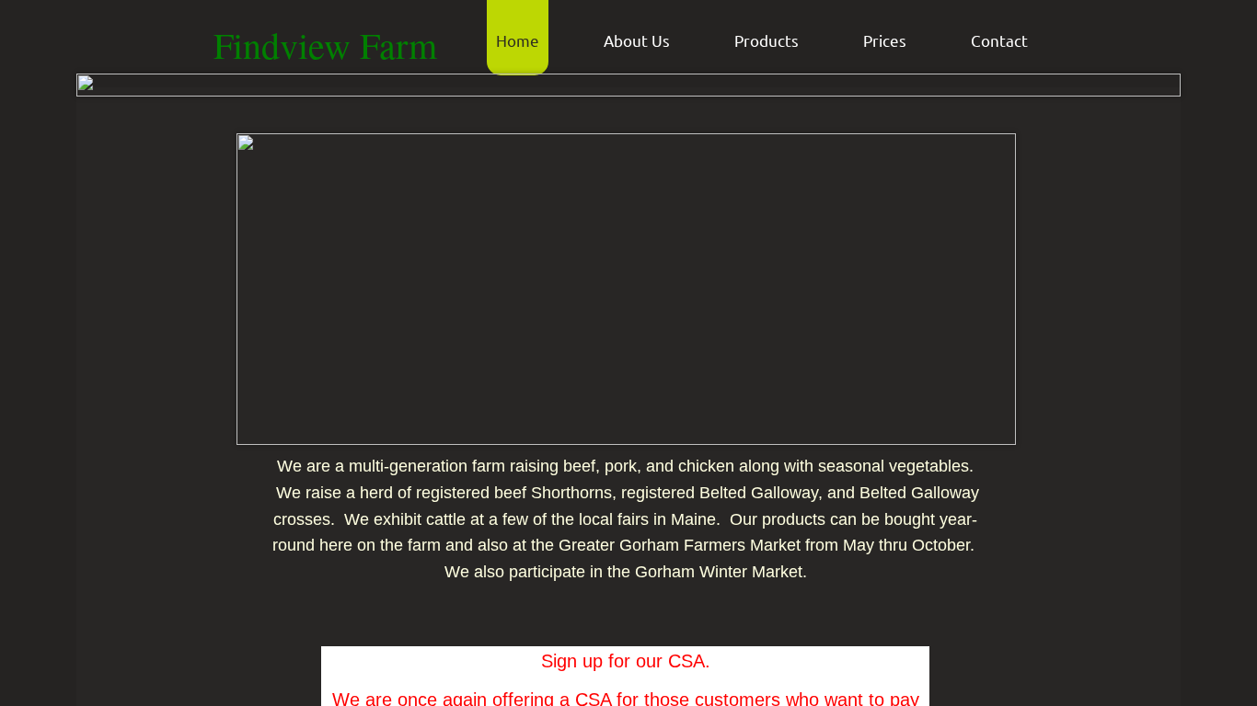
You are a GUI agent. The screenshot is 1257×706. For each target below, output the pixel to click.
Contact (999, 40)
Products (766, 40)
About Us (637, 40)
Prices (884, 40)
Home (517, 40)
